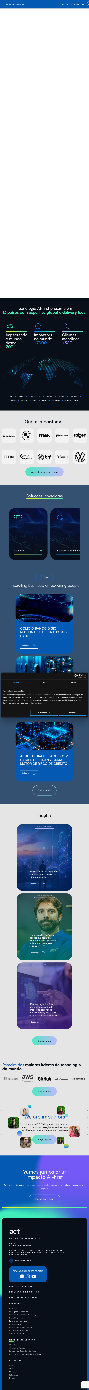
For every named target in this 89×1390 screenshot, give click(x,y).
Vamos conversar (44, 1198)
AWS (11, 1369)
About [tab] (73, 683)
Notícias (39, 826)
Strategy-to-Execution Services (22, 1351)
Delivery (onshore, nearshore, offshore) (26, 1354)
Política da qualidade (23, 1297)
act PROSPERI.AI (16, 1333)
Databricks (13, 1378)
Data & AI (13, 1309)
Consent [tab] (15, 683)
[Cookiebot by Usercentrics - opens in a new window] (76, 676)
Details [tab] (44, 683)
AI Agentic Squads (17, 1348)
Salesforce (13, 1375)
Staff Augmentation (17, 1345)
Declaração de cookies (24, 1292)
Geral (44, 965)
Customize (42, 713)
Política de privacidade (24, 1287)
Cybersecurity (15, 1324)
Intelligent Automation (18, 1312)
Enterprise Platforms (18, 1321)
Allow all (72, 713)
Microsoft (13, 1372)
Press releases (47, 826)
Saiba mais (21, 297)
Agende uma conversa (44, 471)
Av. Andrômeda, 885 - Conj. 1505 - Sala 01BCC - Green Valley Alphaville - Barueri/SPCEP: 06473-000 (36, 1252)
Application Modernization (20, 1327)
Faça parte (44, 1139)
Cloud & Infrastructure (19, 1330)
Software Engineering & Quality (22, 1315)
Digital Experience (17, 1318)
